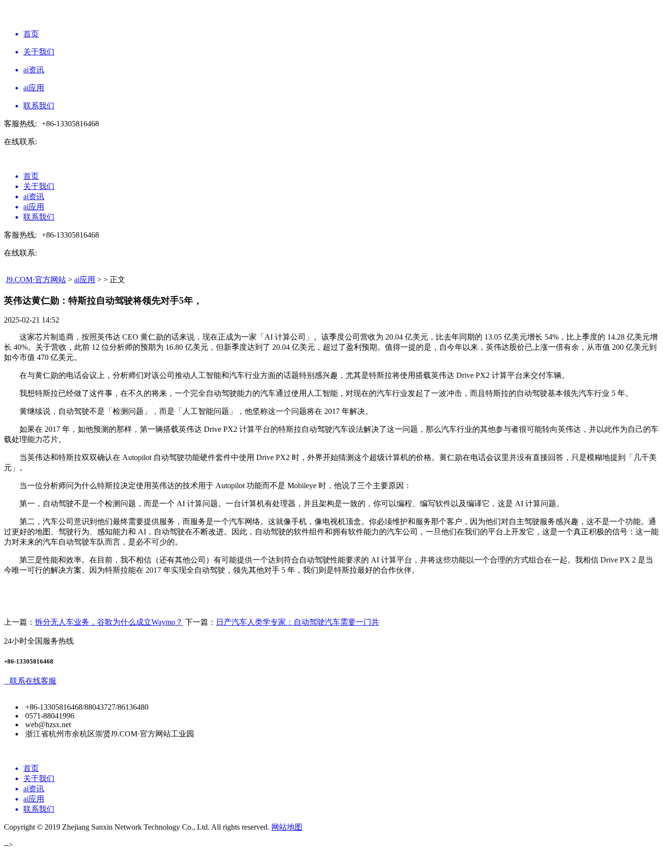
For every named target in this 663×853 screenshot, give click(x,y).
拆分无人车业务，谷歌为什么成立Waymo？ (109, 622)
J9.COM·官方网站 (36, 279)
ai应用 (84, 279)
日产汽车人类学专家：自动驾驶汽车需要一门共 (297, 622)
